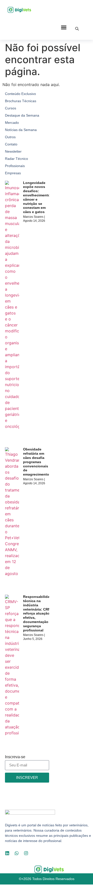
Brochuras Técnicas (20, 101)
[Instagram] (26, 853)
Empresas (13, 173)
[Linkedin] (7, 853)
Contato (11, 144)
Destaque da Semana (22, 115)
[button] (63, 27)
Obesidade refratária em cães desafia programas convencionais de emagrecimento (36, 461)
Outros (10, 137)
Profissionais (15, 166)
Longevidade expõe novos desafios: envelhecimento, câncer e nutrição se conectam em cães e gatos (37, 197)
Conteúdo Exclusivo (20, 94)
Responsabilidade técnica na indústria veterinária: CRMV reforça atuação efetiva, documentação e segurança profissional (38, 613)
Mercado (12, 123)
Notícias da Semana (21, 130)
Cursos (10, 108)
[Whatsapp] (16, 853)
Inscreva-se (15, 757)
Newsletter (13, 151)
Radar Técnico (16, 159)
